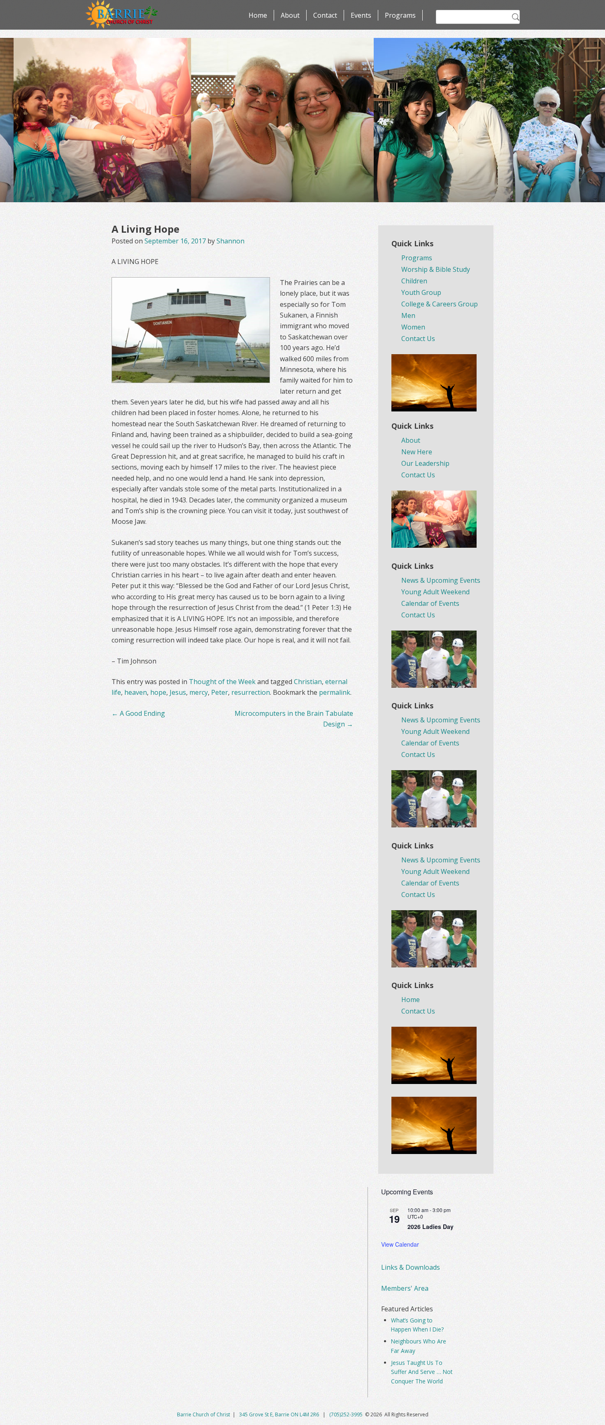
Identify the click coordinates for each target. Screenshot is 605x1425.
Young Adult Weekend (435, 591)
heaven (135, 692)
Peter (219, 692)
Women (413, 327)
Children (414, 280)
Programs (400, 15)
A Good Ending (138, 713)
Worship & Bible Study (435, 269)
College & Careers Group (439, 303)
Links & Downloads (410, 1267)
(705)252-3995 (346, 1414)
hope (158, 692)
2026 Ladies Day (430, 1226)
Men (408, 315)
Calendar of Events (430, 603)
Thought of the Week (222, 681)
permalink (334, 692)
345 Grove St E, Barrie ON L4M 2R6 (279, 1414)
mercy (198, 692)
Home (258, 15)
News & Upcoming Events (440, 580)
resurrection (250, 692)
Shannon (230, 240)
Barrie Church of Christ (203, 1414)
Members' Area (404, 1288)
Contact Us (418, 338)
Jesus (178, 692)
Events (361, 15)
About (290, 15)
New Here (416, 451)
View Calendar (400, 1244)
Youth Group (421, 292)
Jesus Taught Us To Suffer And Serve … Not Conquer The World (421, 1372)
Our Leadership (425, 463)
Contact (325, 15)
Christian (308, 681)
